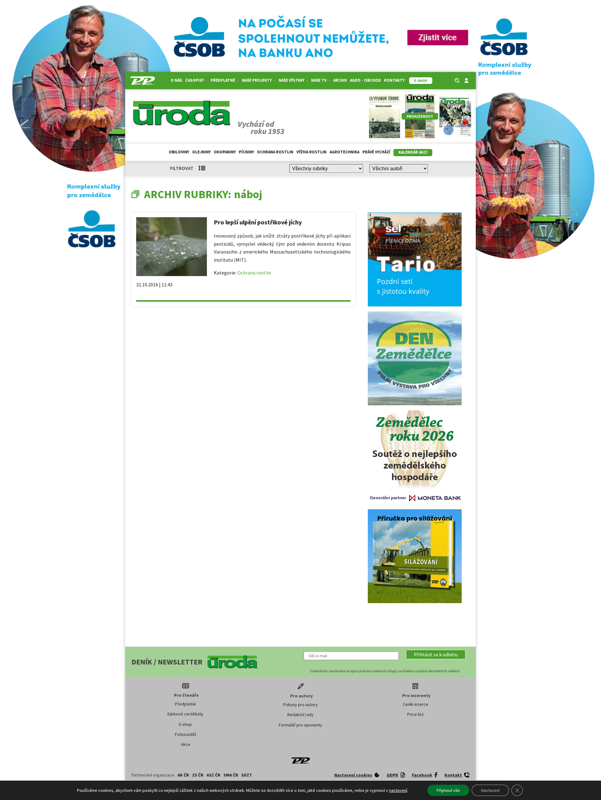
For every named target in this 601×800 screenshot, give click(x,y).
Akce (185, 744)
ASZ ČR (213, 775)
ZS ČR (197, 775)
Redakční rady (300, 714)
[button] (435, 654)
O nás (176, 80)
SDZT (246, 775)
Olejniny (201, 152)
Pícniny (246, 152)
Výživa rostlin (311, 152)
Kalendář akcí (412, 152)
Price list (415, 714)
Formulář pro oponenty (300, 725)
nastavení (398, 790)
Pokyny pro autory (300, 704)
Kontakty (394, 80)
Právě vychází (376, 152)
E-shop (185, 724)
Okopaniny (225, 152)
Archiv (340, 80)
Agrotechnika (344, 152)
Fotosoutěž (185, 734)
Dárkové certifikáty (185, 714)
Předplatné (185, 704)
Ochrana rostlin (275, 152)
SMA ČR (230, 775)
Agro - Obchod (365, 80)
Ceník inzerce (415, 704)
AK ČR (183, 775)
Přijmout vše (448, 790)
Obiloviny (179, 152)
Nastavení (490, 790)
